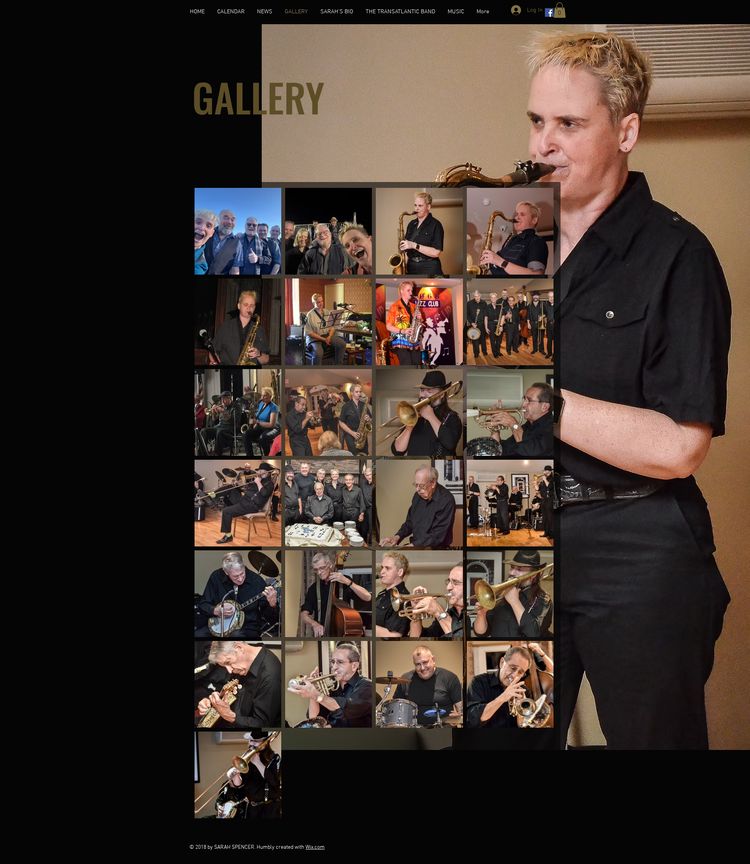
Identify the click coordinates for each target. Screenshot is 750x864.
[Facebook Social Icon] (549, 12)
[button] (559, 10)
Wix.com (315, 847)
